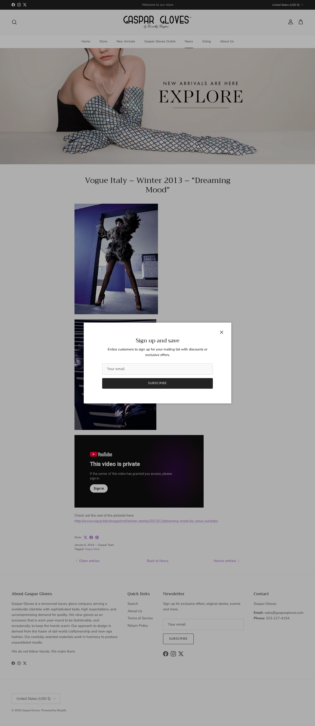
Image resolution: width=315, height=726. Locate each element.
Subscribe (157, 383)
